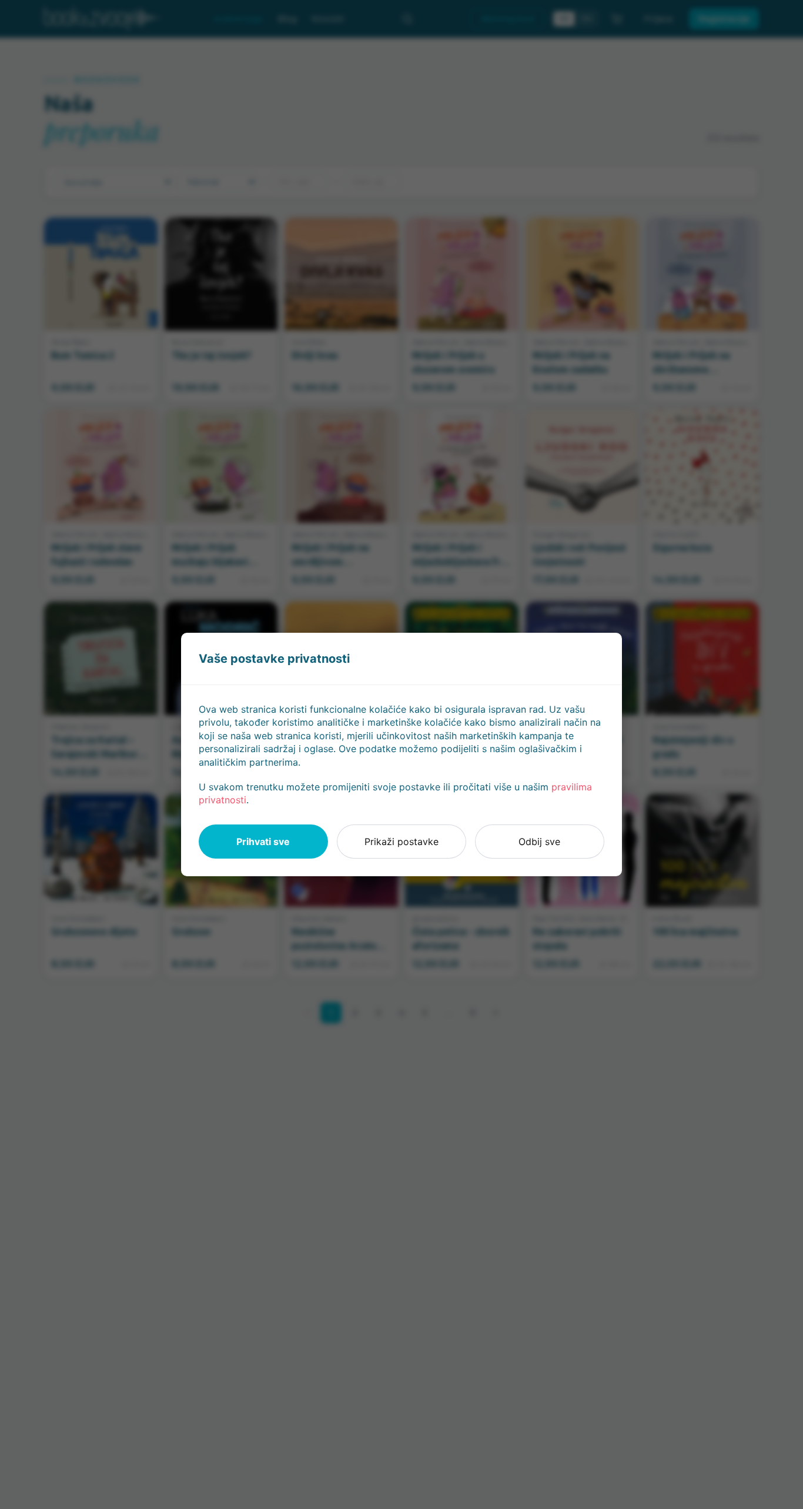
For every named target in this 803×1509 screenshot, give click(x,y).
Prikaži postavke (401, 841)
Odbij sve (539, 841)
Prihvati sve (263, 841)
